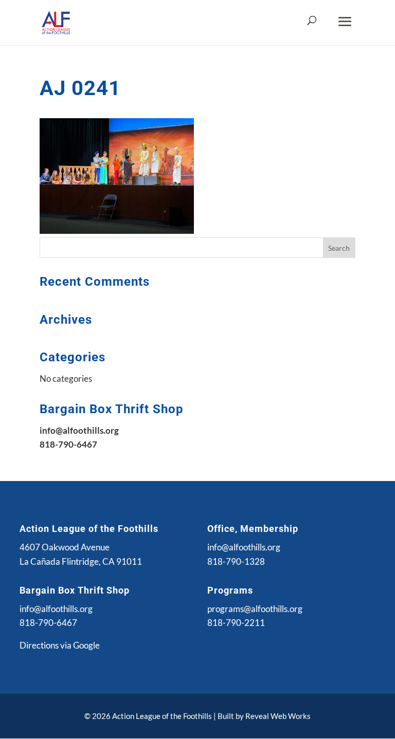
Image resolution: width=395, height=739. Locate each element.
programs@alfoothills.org (254, 608)
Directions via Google (60, 645)
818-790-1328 (236, 561)
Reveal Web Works (278, 715)
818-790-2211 (236, 622)
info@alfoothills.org (243, 547)
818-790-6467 (48, 622)
